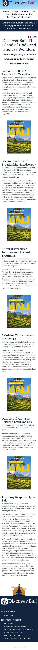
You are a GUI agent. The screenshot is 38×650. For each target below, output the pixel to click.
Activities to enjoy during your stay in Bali (19, 629)
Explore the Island (26, 11)
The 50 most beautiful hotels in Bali (17, 638)
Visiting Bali (8, 623)
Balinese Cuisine (24, 14)
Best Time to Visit (15, 17)
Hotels (28, 17)
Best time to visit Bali (12, 635)
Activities (10, 14)
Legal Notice (8, 615)
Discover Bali (9, 11)
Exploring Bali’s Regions (13, 632)
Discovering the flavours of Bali (15, 626)
